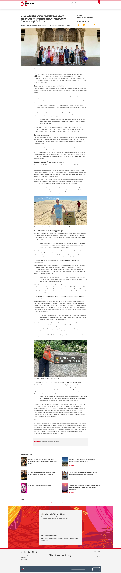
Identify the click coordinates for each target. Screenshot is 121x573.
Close (96, 569)
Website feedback (24, 559)
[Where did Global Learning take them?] (24, 488)
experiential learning (66, 502)
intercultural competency (46, 502)
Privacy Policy (23, 557)
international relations (33, 502)
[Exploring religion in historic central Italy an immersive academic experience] (65, 461)
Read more (30, 466)
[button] (79, 24)
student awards (56, 502)
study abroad (24, 502)
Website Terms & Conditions (78, 569)
